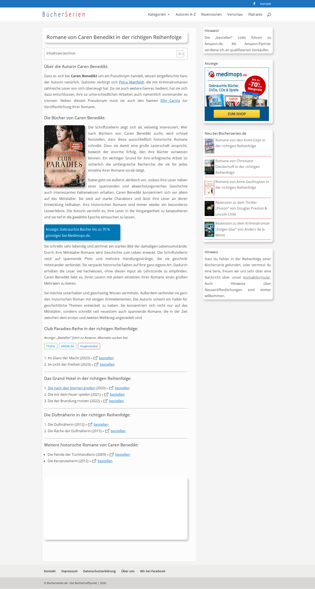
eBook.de (67, 346)
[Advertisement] (115, 509)
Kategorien (157, 15)
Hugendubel (89, 346)
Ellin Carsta (170, 100)
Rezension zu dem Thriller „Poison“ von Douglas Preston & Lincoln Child (241, 208)
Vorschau (235, 15)
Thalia (50, 346)
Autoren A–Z (186, 15)
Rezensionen (211, 15)
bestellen (106, 358)
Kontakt (265, 4)
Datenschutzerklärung (99, 571)
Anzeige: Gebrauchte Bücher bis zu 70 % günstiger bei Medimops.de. (78, 232)
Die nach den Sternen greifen (71, 388)
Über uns (128, 571)
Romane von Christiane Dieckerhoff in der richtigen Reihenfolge (237, 167)
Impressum (69, 571)
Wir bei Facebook (152, 571)
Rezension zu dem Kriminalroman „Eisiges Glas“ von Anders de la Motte (242, 229)
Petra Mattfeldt (131, 82)
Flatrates (255, 15)
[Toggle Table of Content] (178, 53)
